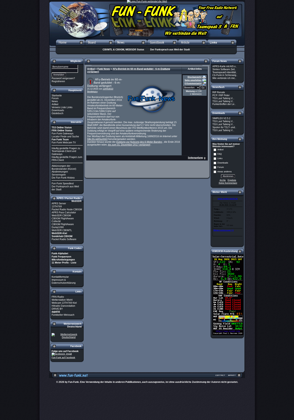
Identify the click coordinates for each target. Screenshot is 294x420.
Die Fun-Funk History (63, 177)
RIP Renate (218, 92)
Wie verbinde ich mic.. (224, 78)
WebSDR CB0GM (61, 215)
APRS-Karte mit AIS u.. (224, 66)
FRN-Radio (58, 296)
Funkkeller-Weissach (63, 314)
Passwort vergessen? (63, 78)
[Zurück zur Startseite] (70, 46)
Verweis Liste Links (62, 107)
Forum (55, 98)
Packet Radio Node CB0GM (67, 209)
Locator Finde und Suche (65, 136)
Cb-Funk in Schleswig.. (224, 75)
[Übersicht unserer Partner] (222, 46)
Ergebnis (232, 180)
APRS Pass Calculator (64, 212)
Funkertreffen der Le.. (224, 104)
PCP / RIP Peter (221, 95)
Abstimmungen (60, 171)
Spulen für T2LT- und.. (224, 127)
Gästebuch (57, 113)
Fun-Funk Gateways (62, 133)
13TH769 (57, 206)
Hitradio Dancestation (63, 305)
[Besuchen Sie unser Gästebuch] (162, 46)
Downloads (58, 110)
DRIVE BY (57, 308)
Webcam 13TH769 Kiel (64, 302)
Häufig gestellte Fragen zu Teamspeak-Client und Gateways (66, 151)
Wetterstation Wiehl (62, 299)
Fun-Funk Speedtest (63, 183)
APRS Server (59, 203)
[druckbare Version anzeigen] (204, 77)
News (55, 101)
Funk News (103, 69)
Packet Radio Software (64, 239)
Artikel (55, 104)
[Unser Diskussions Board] (99, 46)
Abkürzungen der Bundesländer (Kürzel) (64, 167)
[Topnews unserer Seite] (130, 46)
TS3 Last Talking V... (223, 98)
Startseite (57, 95)
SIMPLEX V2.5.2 (221, 118)
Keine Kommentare (228, 183)
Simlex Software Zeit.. (224, 69)
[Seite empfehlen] (204, 80)
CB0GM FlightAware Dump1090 (63, 226)
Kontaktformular (60, 276)
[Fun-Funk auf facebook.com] (62, 354)
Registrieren (58, 81)
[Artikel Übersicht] (192, 46)
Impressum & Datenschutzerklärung (64, 281)
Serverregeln (59, 174)
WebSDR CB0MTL (62, 230)
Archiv (223, 180)
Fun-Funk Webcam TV (64, 142)
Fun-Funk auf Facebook (63, 357)
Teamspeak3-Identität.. (224, 72)
